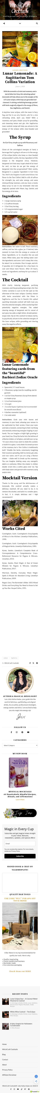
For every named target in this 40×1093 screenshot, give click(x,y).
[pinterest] (29, 1089)
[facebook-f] (11, 1089)
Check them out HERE (20, 971)
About (4, 1065)
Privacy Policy (7, 1070)
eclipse (6, 658)
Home (4, 1044)
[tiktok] (22, 1089)
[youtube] (18, 1089)
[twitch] (25, 1089)
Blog (4, 1054)
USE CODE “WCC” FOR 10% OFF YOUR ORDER (20, 899)
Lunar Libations (20, 70)
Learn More (20, 799)
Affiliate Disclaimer (9, 1075)
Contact (5, 1060)
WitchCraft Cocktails (11, 663)
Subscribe (20, 856)
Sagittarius (14, 658)
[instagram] (14, 1089)
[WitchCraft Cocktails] (20, 10)
